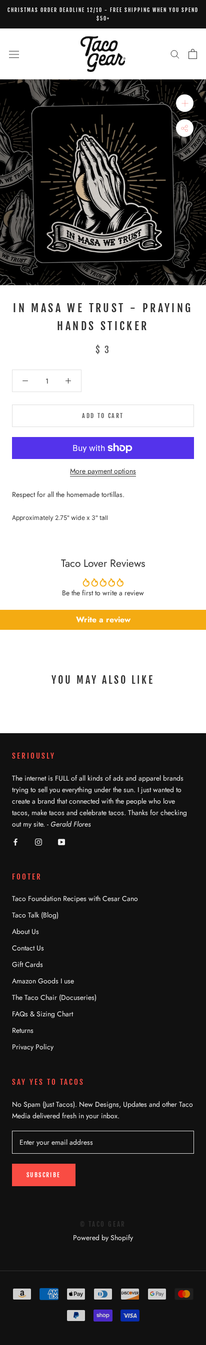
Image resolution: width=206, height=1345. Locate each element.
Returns (23, 1030)
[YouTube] (61, 841)
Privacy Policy (33, 1047)
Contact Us (28, 948)
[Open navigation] (14, 54)
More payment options (103, 471)
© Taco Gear (103, 1224)
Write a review (103, 619)
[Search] (175, 53)
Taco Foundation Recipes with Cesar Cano (75, 898)
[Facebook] (15, 841)
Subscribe (43, 1175)
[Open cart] (192, 54)
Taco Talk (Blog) (35, 915)
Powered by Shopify (103, 1238)
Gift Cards (27, 964)
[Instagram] (38, 841)
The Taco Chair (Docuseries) (54, 997)
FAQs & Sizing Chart (42, 1014)
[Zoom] (185, 103)
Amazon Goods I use (43, 981)
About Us (25, 931)
